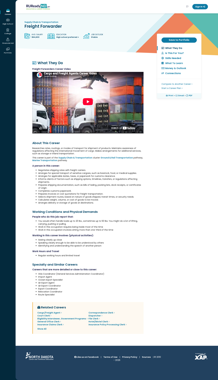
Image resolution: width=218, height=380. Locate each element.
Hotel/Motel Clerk (98, 321)
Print (170, 95)
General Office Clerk (48, 321)
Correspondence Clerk (101, 312)
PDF (190, 95)
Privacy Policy (129, 357)
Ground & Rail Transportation (117, 157)
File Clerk (93, 318)
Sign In (199, 6)
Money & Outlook (175, 68)
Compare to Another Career (176, 84)
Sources (146, 357)
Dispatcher (95, 315)
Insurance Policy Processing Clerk (107, 324)
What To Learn (174, 63)
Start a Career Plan (171, 88)
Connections (173, 73)
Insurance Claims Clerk (49, 324)
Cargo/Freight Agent (48, 312)
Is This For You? (174, 53)
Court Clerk (43, 315)
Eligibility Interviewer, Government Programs (61, 318)
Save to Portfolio (179, 40)
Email (181, 95)
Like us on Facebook (87, 357)
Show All (41, 329)
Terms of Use (110, 357)
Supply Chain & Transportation (41, 22)
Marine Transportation (44, 160)
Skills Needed (173, 58)
